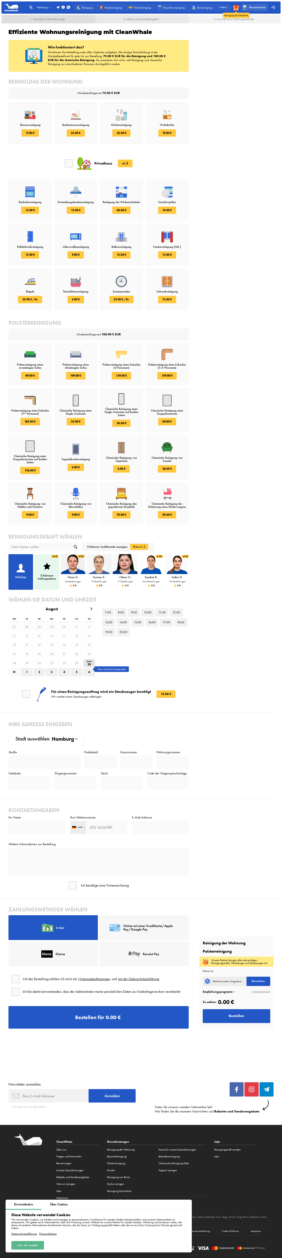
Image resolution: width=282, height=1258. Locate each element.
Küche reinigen (115, 1184)
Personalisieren (48, 1233)
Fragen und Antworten (69, 1156)
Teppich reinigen (168, 1170)
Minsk (232, 1216)
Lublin (200, 1216)
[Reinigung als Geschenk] (236, 7)
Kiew (218, 1216)
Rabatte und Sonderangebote (72, 1177)
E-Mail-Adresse (142, 817)
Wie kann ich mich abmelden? (29, 1106)
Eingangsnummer (66, 773)
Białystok (209, 1216)
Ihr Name (14, 817)
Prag (239, 1216)
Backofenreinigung (169, 1156)
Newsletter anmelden (24, 1084)
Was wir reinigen (65, 1184)
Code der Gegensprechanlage (167, 773)
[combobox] (78, 827)
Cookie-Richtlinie (230, 1231)
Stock (104, 773)
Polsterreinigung (116, 1163)
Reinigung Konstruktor (119, 1191)
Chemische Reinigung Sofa (174, 1163)
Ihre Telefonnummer (83, 817)
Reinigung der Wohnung (121, 1149)
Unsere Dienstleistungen (70, 1170)
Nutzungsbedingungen (94, 979)
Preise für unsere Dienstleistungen (177, 1149)
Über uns (61, 1149)
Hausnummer (128, 752)
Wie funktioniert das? (261, 992)
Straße (12, 752)
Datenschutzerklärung (24, 1233)
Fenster (111, 1170)
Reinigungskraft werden (227, 1149)
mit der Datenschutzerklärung (138, 979)
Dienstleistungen (118, 1142)
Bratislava (254, 1216)
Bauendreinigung (117, 1156)
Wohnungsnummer (168, 752)
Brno (245, 1216)
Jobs (58, 1191)
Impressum (62, 1197)
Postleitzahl (91, 752)
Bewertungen (63, 1163)
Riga (225, 1216)
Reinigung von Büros (118, 1177)
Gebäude (14, 773)
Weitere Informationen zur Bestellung (32, 844)
